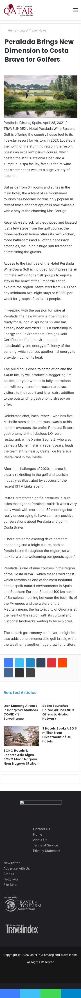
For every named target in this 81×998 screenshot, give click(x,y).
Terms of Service (45, 845)
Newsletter (11, 863)
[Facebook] (8, 662)
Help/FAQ (10, 879)
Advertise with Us (16, 868)
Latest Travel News (33, 30)
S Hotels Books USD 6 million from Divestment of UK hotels (59, 735)
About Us (40, 840)
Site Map (10, 885)
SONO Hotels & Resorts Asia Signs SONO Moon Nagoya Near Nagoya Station (21, 757)
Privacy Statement (46, 851)
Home (11, 30)
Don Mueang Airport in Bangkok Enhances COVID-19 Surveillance (21, 712)
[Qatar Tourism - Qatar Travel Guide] (18, 10)
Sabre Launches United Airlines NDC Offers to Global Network (58, 712)
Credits (8, 874)
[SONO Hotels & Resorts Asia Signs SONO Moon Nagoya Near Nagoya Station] (21, 736)
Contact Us (41, 829)
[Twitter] (19, 662)
